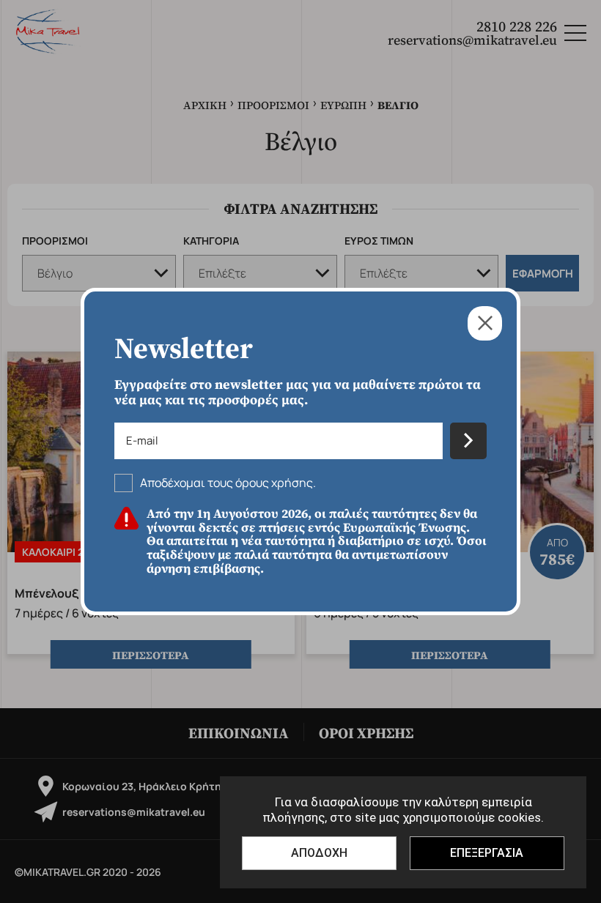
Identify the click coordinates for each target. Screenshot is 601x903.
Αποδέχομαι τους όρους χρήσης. (228, 483)
